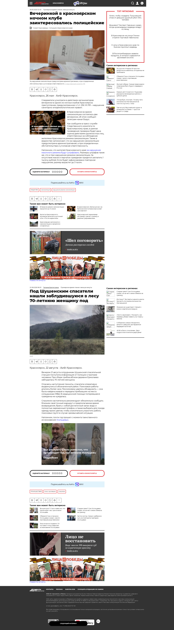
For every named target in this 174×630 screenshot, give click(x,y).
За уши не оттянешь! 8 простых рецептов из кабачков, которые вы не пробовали (130, 70)
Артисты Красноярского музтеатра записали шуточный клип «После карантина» (51, 216)
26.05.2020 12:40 (35, 10)
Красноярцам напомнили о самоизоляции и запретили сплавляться (50, 224)
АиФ (31, 356)
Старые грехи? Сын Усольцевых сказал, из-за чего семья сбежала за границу (89, 510)
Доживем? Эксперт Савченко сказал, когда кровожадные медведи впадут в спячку (125, 27)
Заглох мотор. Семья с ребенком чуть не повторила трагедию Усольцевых (89, 518)
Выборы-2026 (70, 589)
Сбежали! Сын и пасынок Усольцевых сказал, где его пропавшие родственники (130, 78)
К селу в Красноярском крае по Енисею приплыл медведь (125, 46)
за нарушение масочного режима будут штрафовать (71, 151)
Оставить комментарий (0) (87, 172)
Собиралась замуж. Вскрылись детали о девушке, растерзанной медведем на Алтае (129, 324)
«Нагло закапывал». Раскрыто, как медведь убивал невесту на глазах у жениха (130, 317)
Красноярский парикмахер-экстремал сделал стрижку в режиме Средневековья (88, 216)
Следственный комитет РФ (75, 84)
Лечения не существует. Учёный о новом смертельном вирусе (129, 308)
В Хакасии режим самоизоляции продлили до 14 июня (52, 208)
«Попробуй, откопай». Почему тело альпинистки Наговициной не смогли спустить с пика (130, 101)
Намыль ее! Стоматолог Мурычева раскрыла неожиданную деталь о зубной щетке (129, 94)
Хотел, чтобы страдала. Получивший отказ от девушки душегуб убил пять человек (125, 18)
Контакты (49, 589)
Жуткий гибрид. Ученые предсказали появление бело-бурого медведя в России (130, 86)
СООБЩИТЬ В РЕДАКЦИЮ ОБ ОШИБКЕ (90, 589)
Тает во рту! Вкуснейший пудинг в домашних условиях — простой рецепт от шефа (129, 109)
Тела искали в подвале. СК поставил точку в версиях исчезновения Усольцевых (49, 525)
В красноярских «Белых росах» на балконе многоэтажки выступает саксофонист (89, 209)
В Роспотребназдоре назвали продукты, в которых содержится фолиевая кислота (125, 56)
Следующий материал (68, 623)
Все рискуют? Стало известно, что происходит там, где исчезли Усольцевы (69, 451)
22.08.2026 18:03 (35, 287)
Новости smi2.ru (37, 280)
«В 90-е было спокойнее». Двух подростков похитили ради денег (129, 331)
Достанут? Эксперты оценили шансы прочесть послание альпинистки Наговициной (130, 301)
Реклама (59, 589)
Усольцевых (62, 420)
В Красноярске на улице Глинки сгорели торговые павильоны (125, 37)
